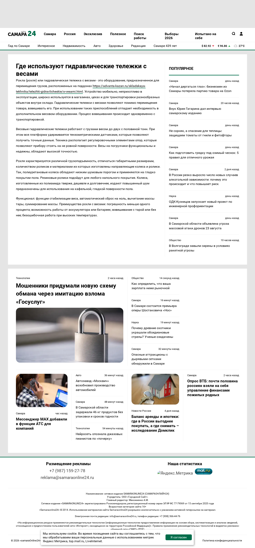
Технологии (23, 278)
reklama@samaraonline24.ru (67, 477)
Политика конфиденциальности (222, 540)
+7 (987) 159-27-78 (67, 470)
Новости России (141, 410)
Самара (173, 80)
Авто (78, 375)
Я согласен (179, 537)
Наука (172, 196)
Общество (175, 240)
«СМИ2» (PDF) (136, 529)
